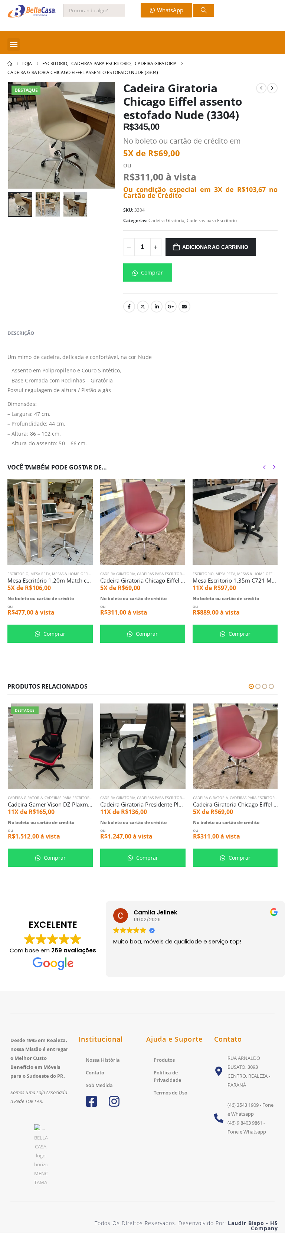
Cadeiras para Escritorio (212, 220)
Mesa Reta (40, 573)
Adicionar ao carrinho (215, 247)
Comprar (151, 272)
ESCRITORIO (18, 573)
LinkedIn (157, 306)
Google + (171, 306)
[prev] (261, 88)
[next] (272, 88)
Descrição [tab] (20, 333)
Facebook (129, 306)
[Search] (203, 10)
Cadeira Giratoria (166, 220)
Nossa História (103, 1060)
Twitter (143, 306)
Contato (95, 1072)
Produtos (164, 1060)
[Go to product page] (49, 521)
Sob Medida (99, 1085)
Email (184, 306)
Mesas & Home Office (72, 573)
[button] (13, 44)
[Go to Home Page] (9, 63)
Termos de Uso (170, 1092)
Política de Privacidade (167, 1076)
